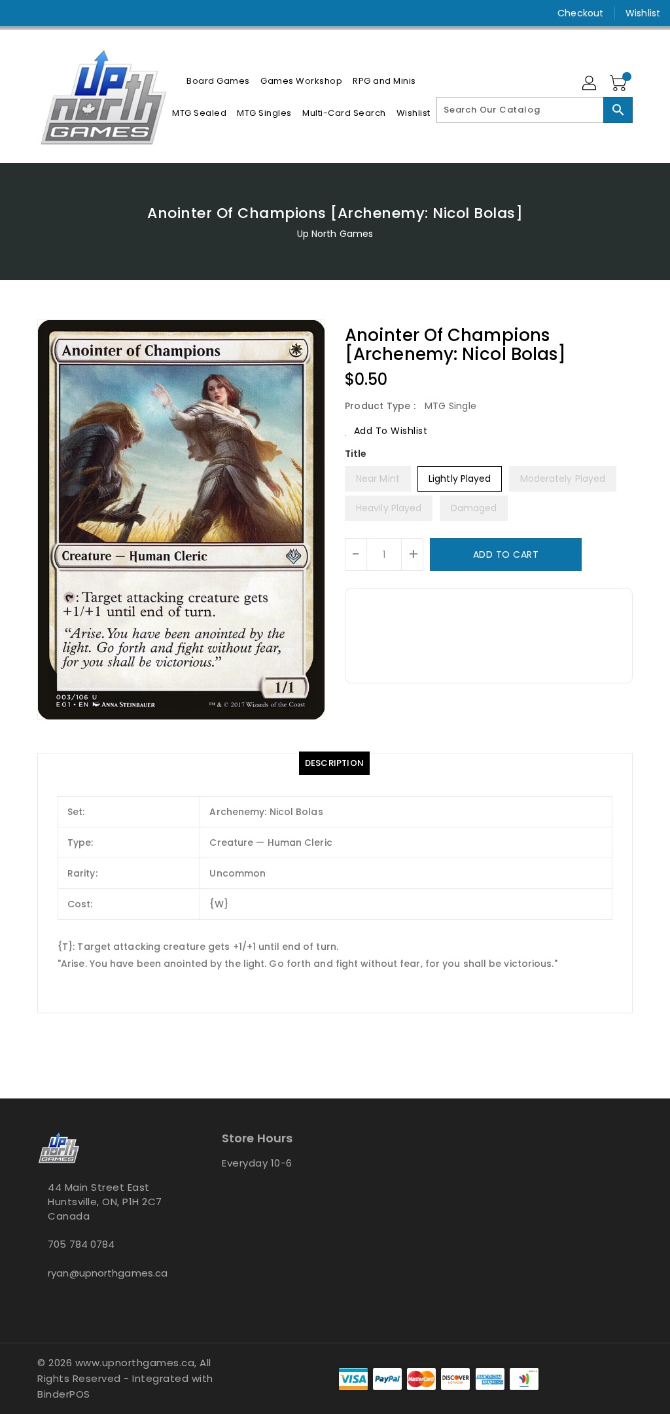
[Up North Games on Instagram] (44, 13)
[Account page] (590, 84)
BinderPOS (63, 1394)
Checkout (580, 13)
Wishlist (643, 13)
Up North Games (335, 233)
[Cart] (620, 84)
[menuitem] (218, 81)
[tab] (334, 763)
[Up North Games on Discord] (67, 13)
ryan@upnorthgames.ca (105, 1273)
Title (356, 453)
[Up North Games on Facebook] (20, 13)
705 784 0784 (81, 1244)
